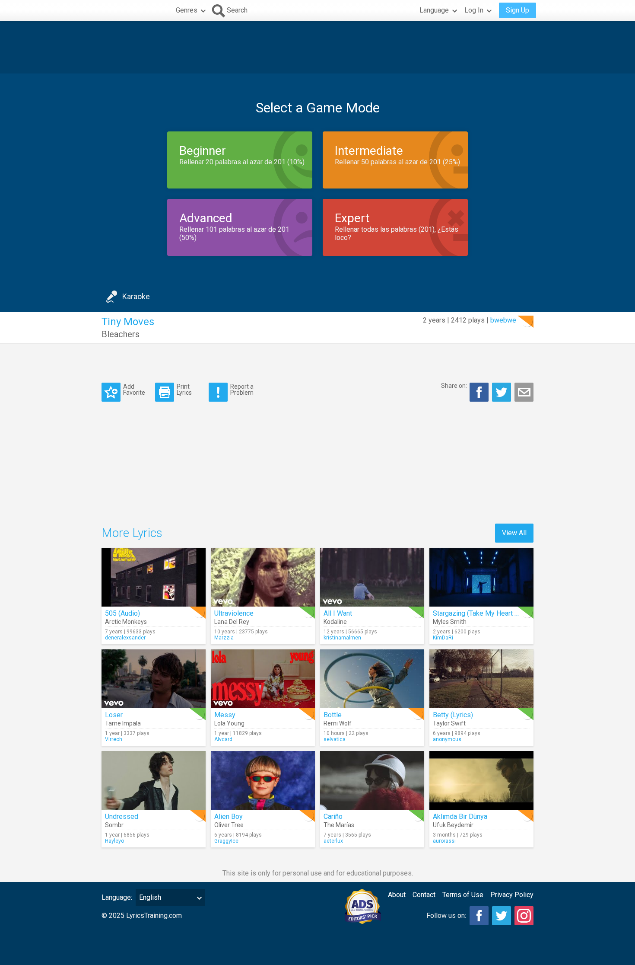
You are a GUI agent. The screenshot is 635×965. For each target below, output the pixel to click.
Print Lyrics (184, 389)
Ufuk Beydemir (453, 824)
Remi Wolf (338, 723)
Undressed (121, 816)
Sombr (114, 824)
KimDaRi (443, 638)
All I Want (338, 613)
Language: (117, 897)
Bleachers (121, 334)
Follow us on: (446, 915)
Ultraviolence (234, 613)
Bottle (333, 715)
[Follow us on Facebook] (479, 915)
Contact (424, 895)
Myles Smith (450, 621)
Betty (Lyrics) (453, 715)
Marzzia (224, 638)
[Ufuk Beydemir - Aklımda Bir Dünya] (481, 780)
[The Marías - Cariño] (372, 780)
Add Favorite (134, 389)
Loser (114, 715)
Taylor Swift (449, 723)
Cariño (333, 816)
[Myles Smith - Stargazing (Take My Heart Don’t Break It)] (481, 577)
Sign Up (517, 10)
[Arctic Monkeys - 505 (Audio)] (154, 577)
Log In (473, 10)
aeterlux (333, 841)
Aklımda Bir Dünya (460, 816)
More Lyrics (132, 533)
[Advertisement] (317, 47)
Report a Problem (242, 389)
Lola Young (229, 723)
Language (434, 10)
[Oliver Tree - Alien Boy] (263, 780)
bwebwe (503, 320)
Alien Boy (228, 816)
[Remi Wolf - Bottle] (372, 678)
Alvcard (223, 739)
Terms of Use (462, 895)
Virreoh (113, 739)
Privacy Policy (511, 895)
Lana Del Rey (231, 621)
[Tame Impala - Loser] (154, 678)
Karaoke (136, 296)
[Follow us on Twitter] (501, 915)
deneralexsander (125, 638)
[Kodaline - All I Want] (372, 577)
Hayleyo (114, 841)
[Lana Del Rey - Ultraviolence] (263, 577)
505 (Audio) (122, 613)
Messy (224, 715)
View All (514, 533)
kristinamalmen (342, 638)
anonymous (447, 739)
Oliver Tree (229, 824)
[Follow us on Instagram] (523, 915)
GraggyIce (226, 841)
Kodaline (335, 621)
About (397, 895)
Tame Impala (123, 723)
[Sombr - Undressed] (154, 780)
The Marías (339, 824)
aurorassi (444, 841)
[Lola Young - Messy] (263, 678)
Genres (186, 10)
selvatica (335, 739)
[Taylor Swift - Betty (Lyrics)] (481, 678)
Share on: (454, 386)
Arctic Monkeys (126, 621)
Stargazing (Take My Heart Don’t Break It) (495, 613)
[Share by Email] (523, 392)
